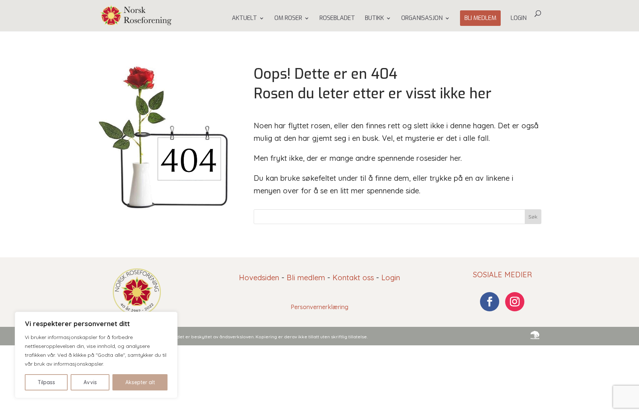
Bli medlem (480, 18)
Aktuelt (244, 19)
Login (519, 19)
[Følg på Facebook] (489, 301)
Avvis (90, 382)
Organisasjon (422, 19)
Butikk (374, 19)
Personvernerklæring (319, 307)
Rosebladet (337, 19)
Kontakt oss (353, 277)
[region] (96, 355)
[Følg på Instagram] (514, 301)
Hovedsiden (259, 277)
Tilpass (46, 382)
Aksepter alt (140, 382)
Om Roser (288, 19)
